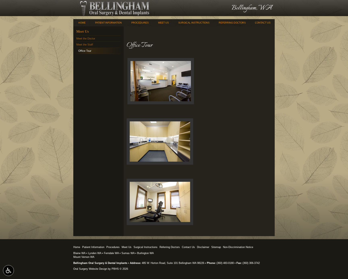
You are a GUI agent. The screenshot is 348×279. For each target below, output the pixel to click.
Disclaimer (203, 247)
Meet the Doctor (85, 38)
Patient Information (108, 22)
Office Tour (84, 50)
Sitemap (216, 247)
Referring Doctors (232, 22)
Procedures (140, 22)
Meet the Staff (84, 44)
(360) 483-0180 (225, 263)
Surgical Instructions (193, 22)
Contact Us (262, 22)
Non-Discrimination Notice (238, 247)
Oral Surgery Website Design (90, 268)
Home (82, 22)
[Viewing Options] (8, 270)
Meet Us (163, 22)
